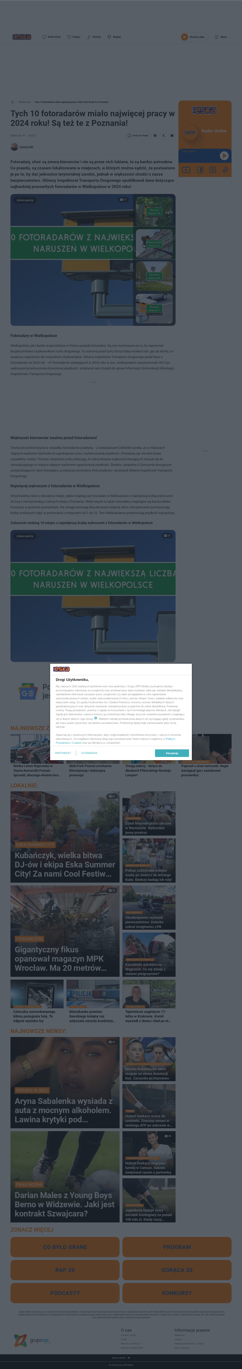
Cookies (77, 742)
